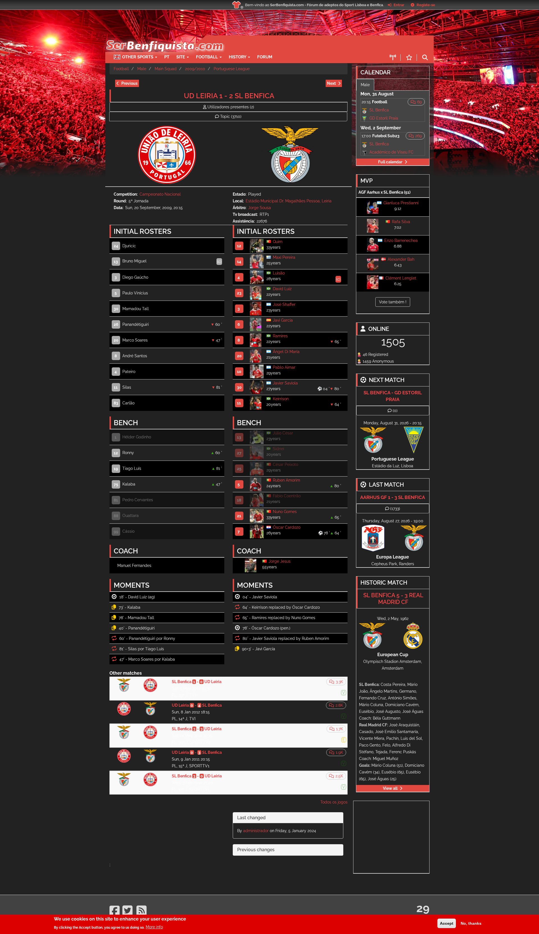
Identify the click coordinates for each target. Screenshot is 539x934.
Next (331, 83)
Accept (446, 923)
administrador (256, 830)
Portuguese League (232, 69)
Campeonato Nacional (160, 194)
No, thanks (471, 923)
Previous (129, 83)
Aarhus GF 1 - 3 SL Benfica (392, 497)
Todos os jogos (334, 802)
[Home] (164, 38)
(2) (230, 107)
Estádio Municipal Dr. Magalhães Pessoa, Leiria (289, 201)
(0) (395, 410)
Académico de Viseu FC (391, 152)
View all (390, 788)
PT (166, 56)
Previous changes (256, 849)
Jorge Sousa (259, 207)
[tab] (288, 817)
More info (154, 927)
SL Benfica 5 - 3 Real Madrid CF (393, 598)
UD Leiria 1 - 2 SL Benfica (229, 95)
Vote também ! (392, 302)
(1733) (395, 508)
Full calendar (390, 162)
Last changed (251, 817)
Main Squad (166, 69)
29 (423, 908)
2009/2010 (195, 69)
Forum (264, 56)
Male (141, 69)
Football (207, 56)
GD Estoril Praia (383, 118)
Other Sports (138, 56)
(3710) (230, 116)
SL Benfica (379, 110)
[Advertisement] (289, 43)
